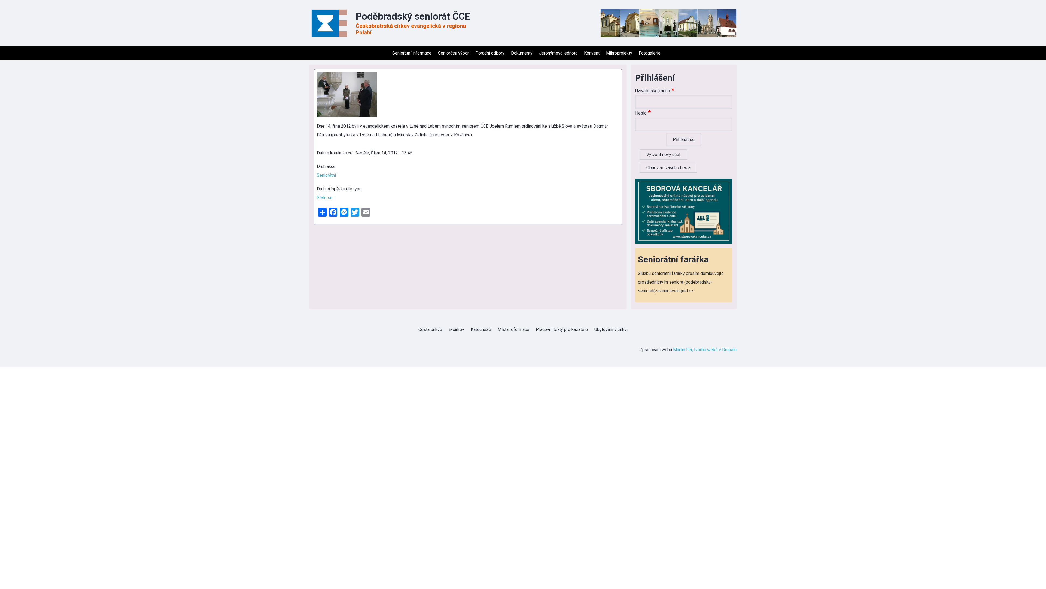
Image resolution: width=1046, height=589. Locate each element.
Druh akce (326, 166)
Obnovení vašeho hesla (668, 167)
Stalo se (325, 197)
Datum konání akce (334, 152)
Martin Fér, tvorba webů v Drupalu (705, 349)
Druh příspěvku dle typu (339, 188)
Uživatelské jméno (652, 90)
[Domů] (330, 23)
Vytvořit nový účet (663, 154)
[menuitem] (385, 53)
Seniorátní (326, 175)
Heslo (641, 113)
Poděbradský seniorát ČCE (413, 16)
